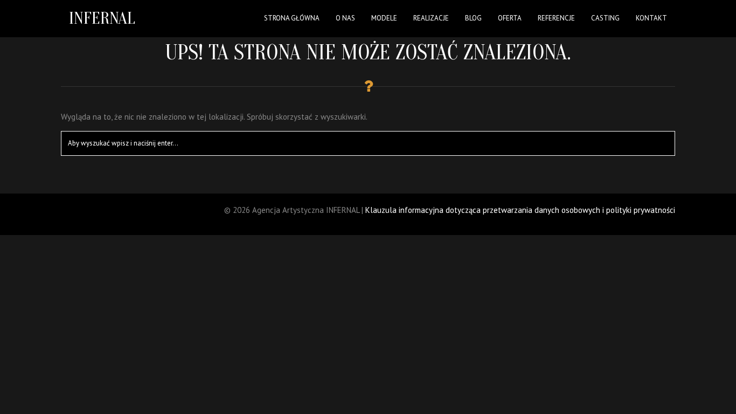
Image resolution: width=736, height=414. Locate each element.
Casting (605, 18)
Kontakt (651, 18)
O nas (345, 18)
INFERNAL (102, 18)
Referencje (556, 18)
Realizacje (431, 18)
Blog (473, 18)
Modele (384, 18)
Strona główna (292, 18)
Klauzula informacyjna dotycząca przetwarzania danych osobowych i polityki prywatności (520, 210)
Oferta (510, 18)
